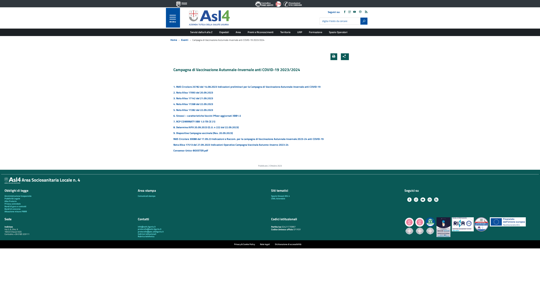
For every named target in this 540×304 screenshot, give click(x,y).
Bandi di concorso (12, 209)
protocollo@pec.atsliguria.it (151, 231)
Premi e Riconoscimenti (261, 32)
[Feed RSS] (366, 12)
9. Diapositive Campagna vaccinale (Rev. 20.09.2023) (203, 133)
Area (238, 32)
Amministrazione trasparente (18, 196)
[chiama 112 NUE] (278, 6)
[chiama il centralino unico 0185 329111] (264, 6)
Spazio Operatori (338, 32)
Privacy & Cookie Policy (244, 244)
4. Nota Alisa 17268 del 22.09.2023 (193, 104)
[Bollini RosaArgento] (409, 236)
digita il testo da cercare (334, 21)
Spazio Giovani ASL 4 (280, 196)
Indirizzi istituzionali (147, 234)
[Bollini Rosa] (409, 226)
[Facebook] (344, 12)
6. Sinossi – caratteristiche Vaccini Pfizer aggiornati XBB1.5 (207, 116)
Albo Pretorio (10, 201)
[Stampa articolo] (333, 56)
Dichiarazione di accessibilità (288, 244)
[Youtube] (354, 12)
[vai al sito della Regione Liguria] (181, 4)
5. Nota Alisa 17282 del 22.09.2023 (193, 110)
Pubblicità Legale (12, 198)
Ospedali (224, 32)
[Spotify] (360, 12)
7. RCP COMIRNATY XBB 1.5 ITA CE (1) (194, 121)
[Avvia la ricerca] (363, 21)
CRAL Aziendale (278, 198)
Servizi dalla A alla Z (201, 32)
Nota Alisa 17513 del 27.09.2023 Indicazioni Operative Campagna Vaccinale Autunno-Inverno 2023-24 (230, 145)
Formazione (315, 32)
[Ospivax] (430, 226)
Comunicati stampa (146, 196)
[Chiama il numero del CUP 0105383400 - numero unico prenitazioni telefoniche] (292, 6)
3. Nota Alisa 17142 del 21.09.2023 (193, 98)
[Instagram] (349, 12)
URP (299, 32)
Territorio (285, 32)
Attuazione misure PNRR (15, 211)
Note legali (265, 244)
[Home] (209, 17)
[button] (353, 56)
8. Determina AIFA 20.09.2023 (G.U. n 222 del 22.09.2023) (206, 127)
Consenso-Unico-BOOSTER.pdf (190, 150)
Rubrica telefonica (146, 236)
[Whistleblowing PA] (443, 236)
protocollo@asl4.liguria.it (149, 229)
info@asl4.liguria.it (147, 226)
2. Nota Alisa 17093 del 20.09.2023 (193, 92)
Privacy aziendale (12, 203)
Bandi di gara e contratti (15, 206)
